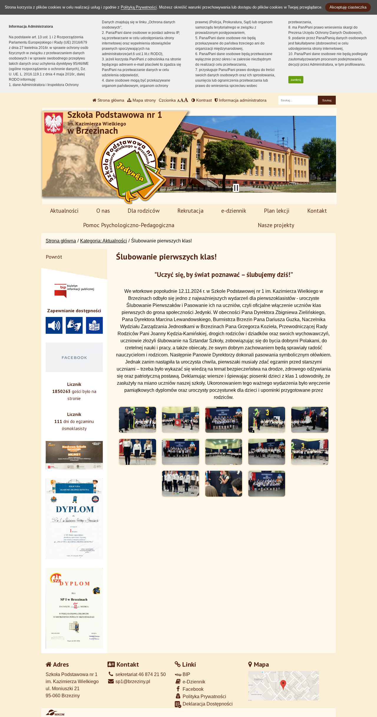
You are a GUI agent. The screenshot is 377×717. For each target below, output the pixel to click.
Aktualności (64, 210)
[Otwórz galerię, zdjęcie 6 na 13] (137, 452)
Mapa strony (143, 100)
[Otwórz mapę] (283, 685)
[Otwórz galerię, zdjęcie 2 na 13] (180, 420)
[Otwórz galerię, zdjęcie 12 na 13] (223, 484)
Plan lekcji (277, 210)
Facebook (192, 689)
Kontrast (203, 100)
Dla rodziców (144, 210)
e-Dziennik (193, 681)
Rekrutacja (190, 210)
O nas (103, 210)
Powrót (54, 256)
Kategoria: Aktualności (103, 240)
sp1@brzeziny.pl (132, 681)
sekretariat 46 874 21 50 (140, 674)
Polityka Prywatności (203, 696)
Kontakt (317, 210)
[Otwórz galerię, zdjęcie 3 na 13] (223, 420)
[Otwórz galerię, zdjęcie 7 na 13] (180, 452)
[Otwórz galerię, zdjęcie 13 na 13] (266, 484)
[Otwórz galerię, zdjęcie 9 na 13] (266, 452)
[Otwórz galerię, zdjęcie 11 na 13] (180, 484)
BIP (185, 674)
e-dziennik (233, 210)
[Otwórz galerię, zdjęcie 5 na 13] (309, 420)
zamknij (296, 79)
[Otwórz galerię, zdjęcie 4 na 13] (266, 420)
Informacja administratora (242, 100)
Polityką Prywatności (139, 7)
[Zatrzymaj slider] (236, 188)
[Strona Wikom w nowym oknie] (55, 713)
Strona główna (110, 100)
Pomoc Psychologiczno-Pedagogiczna (128, 225)
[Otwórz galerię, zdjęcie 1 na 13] (137, 420)
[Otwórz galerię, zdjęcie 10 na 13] (309, 452)
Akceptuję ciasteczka (348, 7)
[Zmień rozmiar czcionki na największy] (186, 100)
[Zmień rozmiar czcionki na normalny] (178, 100)
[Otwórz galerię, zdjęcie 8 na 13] (223, 452)
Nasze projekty (276, 225)
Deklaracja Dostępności (207, 703)
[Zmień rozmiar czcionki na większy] (182, 100)
